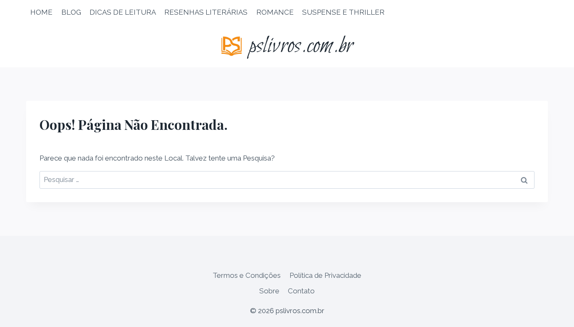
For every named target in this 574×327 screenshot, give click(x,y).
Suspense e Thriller (343, 12)
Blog (71, 12)
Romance (275, 12)
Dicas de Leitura (123, 12)
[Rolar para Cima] (552, 314)
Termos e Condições (247, 275)
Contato (301, 291)
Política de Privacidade (325, 275)
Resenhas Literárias (206, 12)
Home (41, 12)
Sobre (269, 291)
